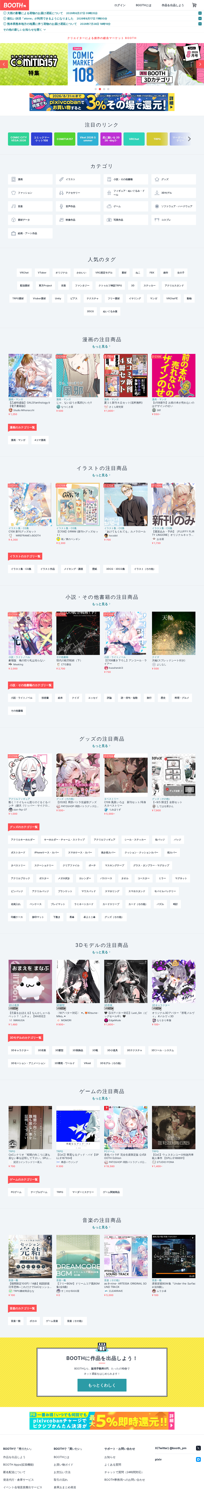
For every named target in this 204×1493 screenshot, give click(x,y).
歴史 (163, 697)
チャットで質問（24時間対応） (124, 1472)
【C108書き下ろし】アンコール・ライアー (125, 662)
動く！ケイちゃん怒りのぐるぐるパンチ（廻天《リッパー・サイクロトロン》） (29, 804)
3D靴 (95, 1050)
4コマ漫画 (40, 439)
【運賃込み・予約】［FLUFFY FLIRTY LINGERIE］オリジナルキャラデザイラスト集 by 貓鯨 (173, 533)
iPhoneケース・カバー (46, 852)
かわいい (81, 272)
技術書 (45, 697)
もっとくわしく (102, 1385)
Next (200, 64)
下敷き (56, 917)
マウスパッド (88, 891)
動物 (189, 298)
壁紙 (94, 568)
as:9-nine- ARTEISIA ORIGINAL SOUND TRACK (125, 1285)
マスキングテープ (114, 865)
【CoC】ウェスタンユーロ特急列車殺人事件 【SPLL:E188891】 (173, 1156)
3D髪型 (60, 1005)
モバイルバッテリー (165, 891)
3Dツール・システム (162, 1050)
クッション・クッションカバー (141, 852)
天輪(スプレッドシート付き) (168, 660)
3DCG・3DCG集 (115, 568)
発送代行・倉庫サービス (18, 1479)
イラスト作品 (47, 568)
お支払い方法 (62, 1472)
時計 (175, 904)
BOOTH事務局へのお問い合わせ (124, 1479)
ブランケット (65, 891)
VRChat (24, 272)
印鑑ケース (17, 917)
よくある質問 (112, 1464)
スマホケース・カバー (80, 852)
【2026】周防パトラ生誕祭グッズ (76, 802)
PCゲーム (109, 1151)
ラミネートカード (83, 904)
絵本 (60, 697)
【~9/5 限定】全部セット (167, 802)
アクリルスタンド (174, 285)
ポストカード (18, 852)
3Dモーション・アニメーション (28, 1063)
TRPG (12, 1151)
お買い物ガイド (63, 1464)
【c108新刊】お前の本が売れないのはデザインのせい (173, 404)
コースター (144, 878)
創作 (165, 272)
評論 (109, 697)
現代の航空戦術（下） (69, 660)
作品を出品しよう (154, 5)
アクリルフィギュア (19, 799)
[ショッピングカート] (175, 5)
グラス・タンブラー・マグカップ (151, 865)
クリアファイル (71, 865)
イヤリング (135, 298)
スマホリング (112, 891)
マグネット (181, 878)
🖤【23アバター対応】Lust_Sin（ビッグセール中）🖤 (125, 1014)
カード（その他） (138, 904)
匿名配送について (14, 1472)
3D (132, 285)
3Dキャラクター (161, 1005)
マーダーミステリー (83, 1192)
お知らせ (110, 1457)
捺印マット (38, 917)
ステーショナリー (44, 865)
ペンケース (36, 904)
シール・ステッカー (135, 839)
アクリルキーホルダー (23, 839)
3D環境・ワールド (65, 1063)
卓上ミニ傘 (89, 917)
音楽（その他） (112, 1280)
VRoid (87, 1063)
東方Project (45, 285)
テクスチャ (93, 298)
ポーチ (92, 865)
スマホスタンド (136, 891)
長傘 (72, 917)
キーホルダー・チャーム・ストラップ (64, 839)
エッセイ (93, 697)
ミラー (162, 878)
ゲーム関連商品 (111, 1192)
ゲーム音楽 (52, 1320)
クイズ (155, 657)
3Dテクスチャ (134, 1050)
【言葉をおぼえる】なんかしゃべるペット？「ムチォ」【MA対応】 (29, 1014)
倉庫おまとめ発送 (65, 1487)
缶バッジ (160, 839)
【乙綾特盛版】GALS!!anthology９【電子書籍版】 (29, 404)
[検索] (77, 5)
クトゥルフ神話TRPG (110, 285)
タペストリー (111, 799)
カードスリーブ (111, 904)
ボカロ (33, 1320)
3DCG (90, 311)
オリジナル (62, 272)
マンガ (153, 298)
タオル (124, 878)
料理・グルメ (182, 697)
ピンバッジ (17, 891)
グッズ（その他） (66, 799)
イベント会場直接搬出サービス (22, 1487)
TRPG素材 (18, 298)
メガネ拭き (64, 878)
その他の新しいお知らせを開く (22, 29)
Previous (4, 64)
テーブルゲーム (39, 1192)
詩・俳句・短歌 (129, 697)
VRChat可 (172, 298)
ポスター (44, 878)
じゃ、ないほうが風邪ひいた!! (74, 402)
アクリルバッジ (40, 891)
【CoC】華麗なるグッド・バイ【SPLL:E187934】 (77, 1156)
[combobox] (56, 5)
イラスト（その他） (145, 568)
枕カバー (172, 852)
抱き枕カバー (108, 852)
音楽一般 (13, 1280)
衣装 (63, 285)
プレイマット (58, 904)
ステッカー (150, 285)
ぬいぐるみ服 (110, 311)
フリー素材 (114, 298)
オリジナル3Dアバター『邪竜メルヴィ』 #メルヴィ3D (173, 1014)
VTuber (42, 272)
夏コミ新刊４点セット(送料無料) (124, 402)
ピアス (73, 298)
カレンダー (85, 878)
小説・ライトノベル (19, 657)
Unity (58, 298)
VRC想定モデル (104, 272)
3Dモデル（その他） (111, 1063)
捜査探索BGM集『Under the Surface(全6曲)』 (173, 1285)
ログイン (100, 5)
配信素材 (25, 285)
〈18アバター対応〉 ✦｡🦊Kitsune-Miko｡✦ (77, 1014)
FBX (152, 272)
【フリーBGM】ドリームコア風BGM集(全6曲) (78, 1285)
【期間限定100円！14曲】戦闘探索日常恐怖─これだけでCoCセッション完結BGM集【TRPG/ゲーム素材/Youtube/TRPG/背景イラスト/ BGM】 (30, 1285)
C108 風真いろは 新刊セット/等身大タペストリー (125, 804)
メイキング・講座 (73, 568)
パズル (160, 904)
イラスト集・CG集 (19, 528)
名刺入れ (16, 904)
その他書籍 (62, 657)
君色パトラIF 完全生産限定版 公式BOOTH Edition (125, 1156)
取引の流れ (61, 1479)
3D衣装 (108, 1005)
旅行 (149, 697)
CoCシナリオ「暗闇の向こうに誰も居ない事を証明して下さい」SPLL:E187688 (30, 1156)
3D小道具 (14, 1005)
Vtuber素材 (39, 298)
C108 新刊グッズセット (22, 531)
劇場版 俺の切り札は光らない (27, 660)
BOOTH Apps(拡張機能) (18, 1464)
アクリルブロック (20, 878)
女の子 (180, 272)
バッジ (177, 839)
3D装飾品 (78, 1050)
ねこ (138, 272)
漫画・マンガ (16, 399)
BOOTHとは (124, 5)
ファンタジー (82, 285)
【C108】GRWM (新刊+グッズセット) (77, 533)
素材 (124, 272)
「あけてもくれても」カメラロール (125, 531)
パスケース (106, 878)
